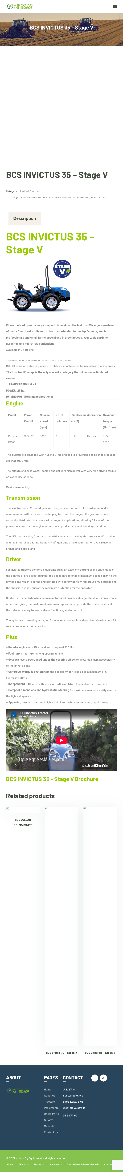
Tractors (49, 1101)
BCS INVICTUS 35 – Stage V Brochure (52, 778)
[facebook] (94, 1078)
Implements (51, 1107)
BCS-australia (51, 197)
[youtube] (103, 1078)
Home (47, 1089)
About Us (49, 1095)
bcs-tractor (82, 197)
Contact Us (51, 1132)
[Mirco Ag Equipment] (20, 6)
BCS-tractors (98, 197)
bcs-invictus (67, 197)
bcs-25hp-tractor (31, 197)
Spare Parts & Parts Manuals (51, 1120)
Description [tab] (24, 218)
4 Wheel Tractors (30, 191)
